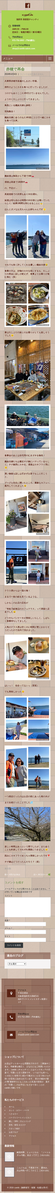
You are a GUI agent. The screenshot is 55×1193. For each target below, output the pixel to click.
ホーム (11, 1107)
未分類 (8, 868)
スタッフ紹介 (14, 1129)
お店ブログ (13, 1132)
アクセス (12, 1136)
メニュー (8, 58)
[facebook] (27, 5)
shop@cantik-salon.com (23, 48)
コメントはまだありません (32, 74)
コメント (9, 896)
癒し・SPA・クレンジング (20, 1121)
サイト (8, 936)
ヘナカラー (13, 1114)
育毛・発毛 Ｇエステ (17, 1125)
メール (8, 928)
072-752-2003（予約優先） (24, 40)
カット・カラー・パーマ (19, 1110)
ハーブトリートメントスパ (20, 1118)
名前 (7, 920)
